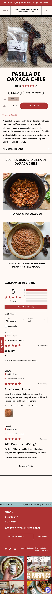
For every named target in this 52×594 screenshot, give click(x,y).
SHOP (8, 512)
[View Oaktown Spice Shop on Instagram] (6, 549)
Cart (47, 10)
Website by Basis (42, 550)
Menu (5, 11)
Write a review (26, 307)
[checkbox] (15, 326)
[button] (29, 85)
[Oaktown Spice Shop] (26, 10)
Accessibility (42, 548)
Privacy (30, 548)
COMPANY (11, 522)
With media (12, 326)
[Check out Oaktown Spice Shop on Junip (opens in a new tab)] (30, 466)
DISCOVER (10, 517)
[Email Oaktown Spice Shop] (15, 549)
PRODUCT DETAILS (13, 148)
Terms (22, 548)
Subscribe (41, 537)
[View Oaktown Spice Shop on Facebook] (10, 549)
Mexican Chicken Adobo (26, 213)
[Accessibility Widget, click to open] (48, 590)
